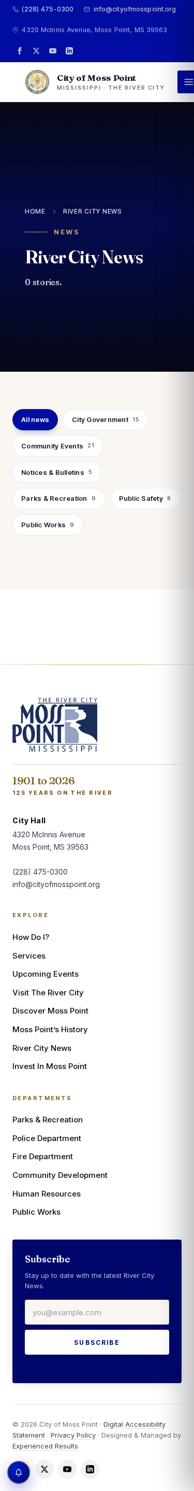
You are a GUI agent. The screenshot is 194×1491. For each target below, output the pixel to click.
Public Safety (145, 498)
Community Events (58, 446)
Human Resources (46, 1194)
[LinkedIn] (69, 51)
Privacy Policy (73, 1435)
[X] (36, 51)
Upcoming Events (45, 974)
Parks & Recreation (58, 498)
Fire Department (42, 1156)
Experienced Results (45, 1446)
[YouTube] (53, 51)
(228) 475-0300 (47, 9)
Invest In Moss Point (49, 1066)
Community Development (60, 1175)
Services (29, 956)
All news (35, 419)
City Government (106, 419)
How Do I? (30, 937)
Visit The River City (48, 992)
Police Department (46, 1138)
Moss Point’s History (50, 1029)
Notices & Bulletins (57, 472)
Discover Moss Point (50, 1011)
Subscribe (97, 1342)
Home (35, 211)
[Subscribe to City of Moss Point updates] (18, 1472)
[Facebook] (19, 51)
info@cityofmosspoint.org (135, 9)
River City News (92, 211)
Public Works (47, 525)
